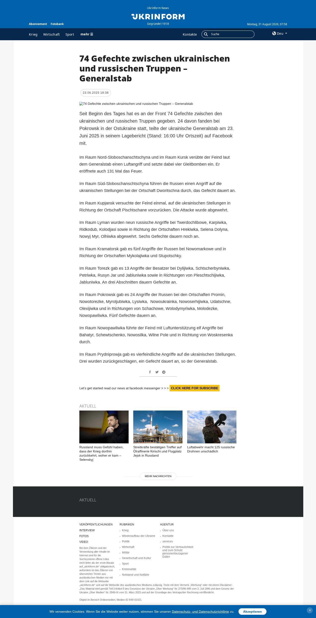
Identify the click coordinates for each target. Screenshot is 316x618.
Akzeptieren (252, 611)
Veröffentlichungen (96, 524)
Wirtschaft (51, 34)
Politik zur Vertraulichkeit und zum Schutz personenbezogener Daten (177, 551)
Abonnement (38, 24)
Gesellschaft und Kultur (136, 558)
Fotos (84, 536)
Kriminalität (129, 569)
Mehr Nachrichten (158, 476)
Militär (126, 552)
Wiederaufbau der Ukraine (138, 536)
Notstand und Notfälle (135, 574)
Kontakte (190, 34)
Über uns (168, 530)
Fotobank (57, 24)
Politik (126, 541)
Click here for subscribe (194, 388)
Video (83, 542)
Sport (69, 34)
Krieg (33, 34)
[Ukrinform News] (157, 16)
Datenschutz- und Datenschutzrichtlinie (200, 611)
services (167, 541)
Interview (87, 530)
